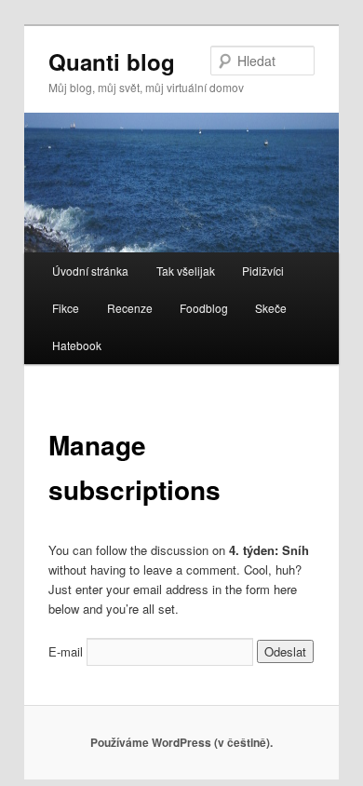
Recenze (130, 308)
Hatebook (76, 345)
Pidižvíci (263, 270)
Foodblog (204, 308)
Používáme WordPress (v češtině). (181, 742)
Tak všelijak (185, 270)
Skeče (271, 308)
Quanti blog (111, 61)
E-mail (65, 651)
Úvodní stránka (90, 270)
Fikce (65, 308)
